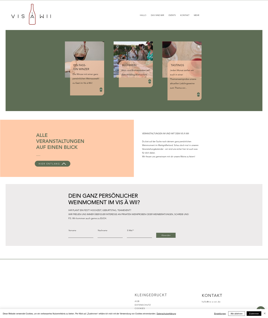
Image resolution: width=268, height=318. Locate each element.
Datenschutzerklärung (166, 313)
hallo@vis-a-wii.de (211, 301)
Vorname (72, 230)
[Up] (101, 89)
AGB (137, 301)
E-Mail (129, 230)
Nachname (102, 230)
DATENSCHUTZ (143, 305)
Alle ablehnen (237, 313)
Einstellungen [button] (220, 313)
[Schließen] (264, 313)
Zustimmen (254, 313)
